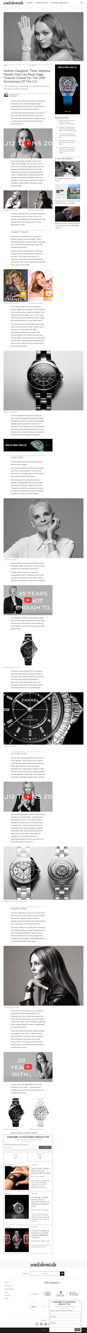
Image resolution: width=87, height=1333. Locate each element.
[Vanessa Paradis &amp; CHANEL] (43, 975)
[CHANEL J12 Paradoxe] (43, 718)
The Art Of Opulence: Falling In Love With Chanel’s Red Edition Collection (40, 1234)
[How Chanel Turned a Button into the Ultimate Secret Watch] (17, 1178)
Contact (6, 1298)
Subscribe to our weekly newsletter (28, 1137)
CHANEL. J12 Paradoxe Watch (12, 667)
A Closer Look (9, 1164)
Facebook (37, 1324)
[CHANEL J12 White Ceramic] (40, 1112)
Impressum (7, 1295)
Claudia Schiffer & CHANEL (11, 210)
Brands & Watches (41, 2)
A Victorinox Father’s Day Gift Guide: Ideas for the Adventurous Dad (68, 135)
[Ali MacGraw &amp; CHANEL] (43, 528)
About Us (7, 1282)
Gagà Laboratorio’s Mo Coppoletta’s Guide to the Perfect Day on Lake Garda (67, 202)
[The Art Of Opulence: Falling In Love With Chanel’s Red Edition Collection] (17, 1240)
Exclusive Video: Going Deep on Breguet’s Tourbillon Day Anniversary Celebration (67, 122)
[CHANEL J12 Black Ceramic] (16, 1112)
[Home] (14, 2)
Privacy (6, 1292)
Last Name (53, 1323)
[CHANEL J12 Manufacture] (43, 380)
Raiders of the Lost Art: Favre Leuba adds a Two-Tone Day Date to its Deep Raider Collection (67, 226)
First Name (53, 1316)
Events (5, 65)
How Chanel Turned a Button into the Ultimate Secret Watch (41, 1170)
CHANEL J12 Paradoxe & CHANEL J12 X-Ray (16, 901)
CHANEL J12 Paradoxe (10, 746)
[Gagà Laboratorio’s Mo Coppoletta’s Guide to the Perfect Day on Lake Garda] (67, 191)
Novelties (7, 1193)
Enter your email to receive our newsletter (16, 1144)
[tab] (16, 1156)
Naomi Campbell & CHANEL (35, 210)
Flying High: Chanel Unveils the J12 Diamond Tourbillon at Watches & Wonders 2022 (40, 1202)
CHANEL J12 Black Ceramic (11, 1129)
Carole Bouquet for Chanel (35, 303)
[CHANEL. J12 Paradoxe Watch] (28, 649)
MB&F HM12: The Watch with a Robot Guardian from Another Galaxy (67, 142)
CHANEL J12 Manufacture (10, 412)
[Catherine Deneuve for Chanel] (16, 285)
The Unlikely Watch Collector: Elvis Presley (65, 180)
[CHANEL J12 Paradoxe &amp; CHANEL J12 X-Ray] (43, 873)
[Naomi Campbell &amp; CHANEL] (40, 199)
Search (81, 3)
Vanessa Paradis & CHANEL (11, 1007)
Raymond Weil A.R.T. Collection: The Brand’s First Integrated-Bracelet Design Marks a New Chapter (67, 150)
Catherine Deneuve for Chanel (12, 303)
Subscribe (25, 1273)
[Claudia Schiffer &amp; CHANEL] (16, 199)
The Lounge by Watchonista (59, 2)
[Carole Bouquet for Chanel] (40, 285)
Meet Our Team (8, 1286)
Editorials (29, 2)
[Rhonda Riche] (6, 94)
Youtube (45, 1324)
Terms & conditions (9, 1289)
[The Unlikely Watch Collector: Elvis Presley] (67, 169)
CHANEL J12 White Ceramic (35, 1129)
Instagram (41, 1324)
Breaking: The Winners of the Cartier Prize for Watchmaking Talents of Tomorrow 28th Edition (68, 128)
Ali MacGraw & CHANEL (10, 560)
